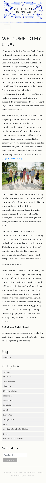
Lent (5, 424)
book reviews (9, 381)
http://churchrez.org (12, 158)
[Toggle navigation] (7, 27)
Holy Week (8, 415)
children (7, 386)
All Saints (7, 376)
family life (7, 405)
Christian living (10, 391)
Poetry (6, 434)
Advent (6, 372)
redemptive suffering (13, 438)
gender (6, 410)
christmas (8, 396)
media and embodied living (15, 429)
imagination (8, 419)
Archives (7, 357)
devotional (8, 400)
